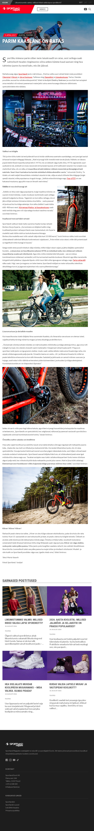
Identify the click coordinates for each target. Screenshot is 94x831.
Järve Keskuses (26, 77)
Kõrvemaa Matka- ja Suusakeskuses (34, 207)
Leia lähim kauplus (12, 808)
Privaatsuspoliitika (12, 810)
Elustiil (22, 35)
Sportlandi (22, 74)
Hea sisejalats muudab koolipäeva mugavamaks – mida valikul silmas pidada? (23, 687)
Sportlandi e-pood (12, 805)
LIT (90, 2)
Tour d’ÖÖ (71, 178)
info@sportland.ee (13, 787)
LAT (85, 2)
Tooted (29, 35)
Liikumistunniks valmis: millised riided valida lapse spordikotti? (38, 2)
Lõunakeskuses (61, 77)
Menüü (43, 9)
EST (80, 2)
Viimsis (14, 77)
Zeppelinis (48, 77)
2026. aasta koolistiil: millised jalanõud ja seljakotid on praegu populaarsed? (67, 623)
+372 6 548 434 (12, 784)
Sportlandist (10, 802)
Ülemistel (6, 77)
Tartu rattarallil (79, 260)
